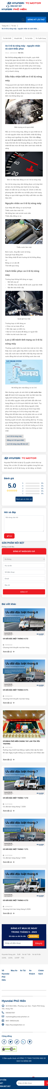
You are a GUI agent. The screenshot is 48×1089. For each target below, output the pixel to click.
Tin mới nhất (7, 38)
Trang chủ (5, 26)
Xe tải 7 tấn (26, 954)
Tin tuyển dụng (41, 38)
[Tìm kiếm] (23, 20)
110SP (17, 958)
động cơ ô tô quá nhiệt (15, 440)
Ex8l (18, 954)
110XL (10, 958)
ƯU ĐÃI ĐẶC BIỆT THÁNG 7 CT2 (15, 798)
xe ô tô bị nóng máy (14, 436)
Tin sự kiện (29, 38)
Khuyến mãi (18, 38)
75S (22, 958)
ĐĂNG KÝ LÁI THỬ (36, 20)
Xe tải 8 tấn (36, 954)
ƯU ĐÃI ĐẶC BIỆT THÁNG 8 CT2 (15, 639)
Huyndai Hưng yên (8, 954)
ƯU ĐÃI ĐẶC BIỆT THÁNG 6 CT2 (15, 900)
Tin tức (13, 26)
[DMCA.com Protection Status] (9, 1049)
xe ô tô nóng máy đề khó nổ (17, 444)
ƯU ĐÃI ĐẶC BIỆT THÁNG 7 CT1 (15, 849)
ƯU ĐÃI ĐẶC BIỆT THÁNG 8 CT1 (15, 690)
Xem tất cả (7, 652)
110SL (4, 958)
